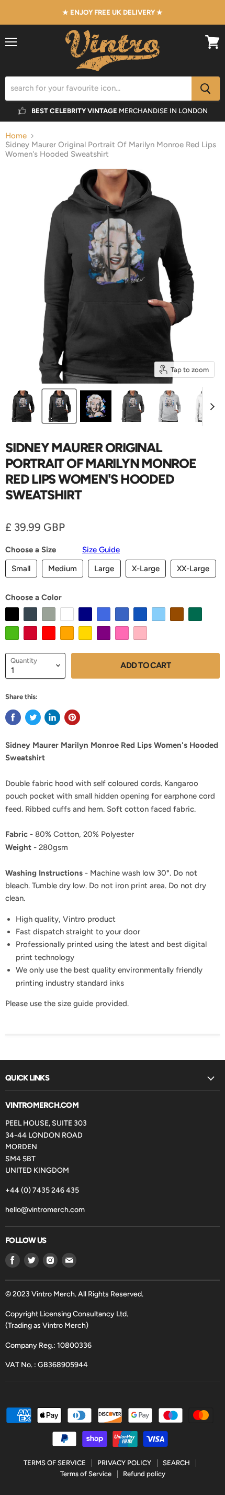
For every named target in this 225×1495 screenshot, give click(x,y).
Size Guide (101, 549)
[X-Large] (147, 580)
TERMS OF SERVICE (55, 1463)
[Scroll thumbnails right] (210, 406)
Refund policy (144, 1474)
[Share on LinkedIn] (52, 717)
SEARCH (176, 1463)
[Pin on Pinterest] (72, 717)
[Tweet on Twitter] (33, 717)
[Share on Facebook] (13, 717)
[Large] (105, 580)
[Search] (206, 89)
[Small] (22, 580)
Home (16, 136)
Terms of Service (85, 1474)
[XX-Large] (195, 580)
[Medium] (64, 580)
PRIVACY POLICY (124, 1463)
